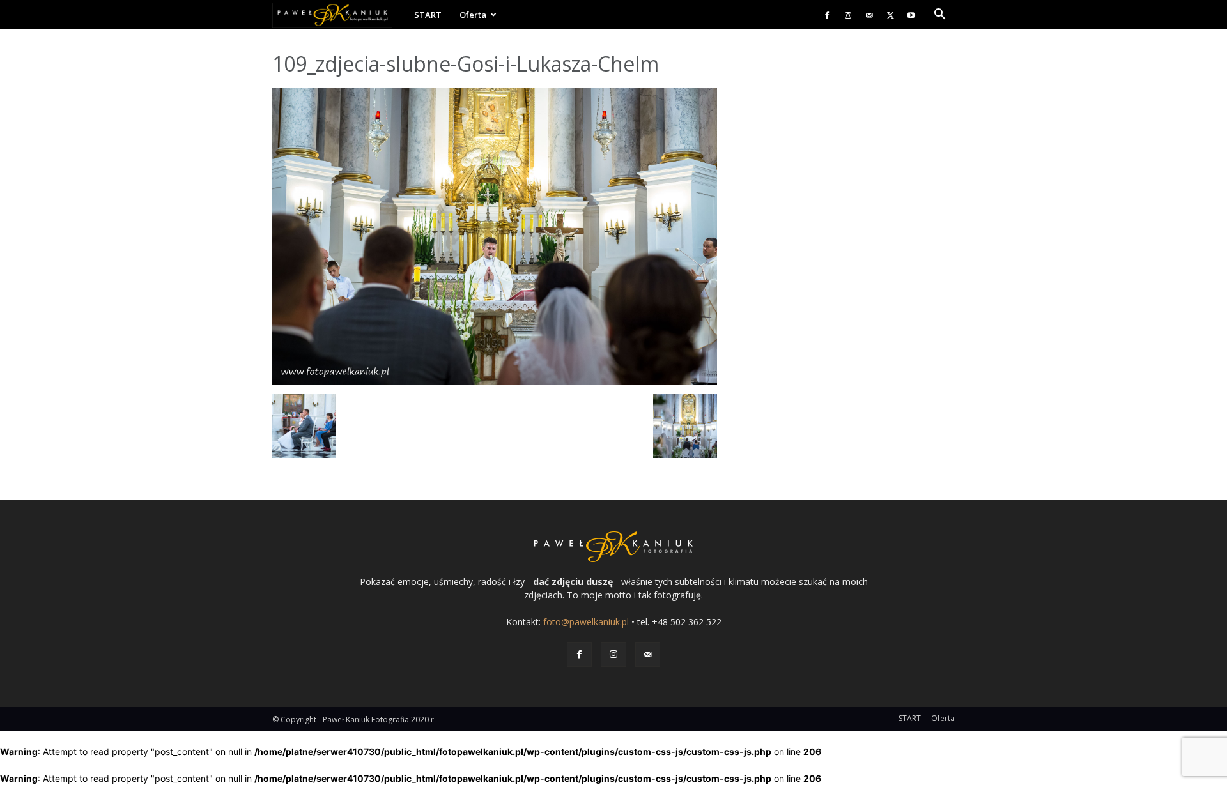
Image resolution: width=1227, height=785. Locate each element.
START (428, 14)
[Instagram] (848, 14)
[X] (890, 14)
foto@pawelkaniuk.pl (586, 622)
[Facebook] (827, 14)
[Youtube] (911, 14)
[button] (939, 16)
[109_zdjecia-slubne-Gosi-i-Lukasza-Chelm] (494, 381)
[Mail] (869, 14)
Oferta (472, 14)
